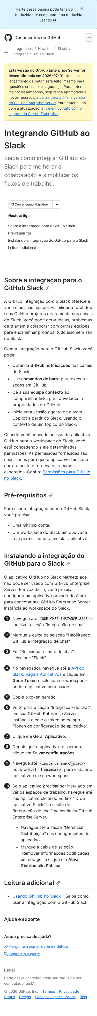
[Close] (82, 8)
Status (9, 997)
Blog (83, 997)
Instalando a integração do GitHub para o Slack (44, 559)
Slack (62, 48)
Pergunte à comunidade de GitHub (38, 946)
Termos (48, 991)
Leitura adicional (29, 882)
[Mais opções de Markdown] (57, 204)
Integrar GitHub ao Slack (33, 54)
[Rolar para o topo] (85, 1004)
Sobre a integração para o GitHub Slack (43, 284)
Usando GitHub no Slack (36, 896)
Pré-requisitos (25, 495)
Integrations (22, 48)
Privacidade (69, 991)
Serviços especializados (55, 997)
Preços (25, 997)
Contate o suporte (24, 954)
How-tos (45, 48)
